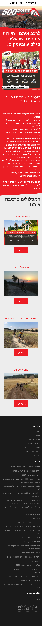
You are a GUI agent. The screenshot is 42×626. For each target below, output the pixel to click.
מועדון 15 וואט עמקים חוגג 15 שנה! (26, 471)
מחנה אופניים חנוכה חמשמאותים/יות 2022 (23, 576)
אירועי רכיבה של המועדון (31, 448)
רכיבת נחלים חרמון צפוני (31, 553)
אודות (38, 435)
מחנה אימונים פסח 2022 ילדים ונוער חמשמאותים (21, 527)
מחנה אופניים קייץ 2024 (31, 475)
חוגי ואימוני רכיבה (33, 440)
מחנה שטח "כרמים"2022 (30, 538)
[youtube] (27, 608)
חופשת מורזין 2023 (33, 514)
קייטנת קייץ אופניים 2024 (30, 580)
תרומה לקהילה (34, 561)
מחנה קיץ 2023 (34, 518)
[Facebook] (35, 608)
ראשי (38, 431)
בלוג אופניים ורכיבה (33, 452)
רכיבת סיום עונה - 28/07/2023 (28, 522)
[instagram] (19, 608)
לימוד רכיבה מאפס (33, 444)
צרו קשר (37, 456)
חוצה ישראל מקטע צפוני (31, 542)
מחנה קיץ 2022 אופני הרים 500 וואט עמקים (23, 557)
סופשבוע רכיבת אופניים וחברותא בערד (25, 467)
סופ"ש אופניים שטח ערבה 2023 (28, 565)
